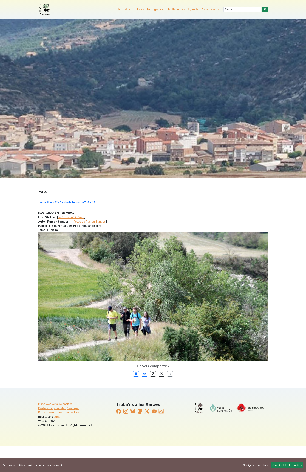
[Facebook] (136, 374)
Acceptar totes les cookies (287, 465)
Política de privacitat (52, 408)
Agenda (193, 9)
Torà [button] (139, 9)
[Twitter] (161, 374)
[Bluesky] (144, 374)
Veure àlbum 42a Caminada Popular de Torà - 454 (68, 202)
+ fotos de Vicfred (71, 217)
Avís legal (73, 408)
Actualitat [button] (125, 9)
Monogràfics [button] (155, 9)
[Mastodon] (153, 374)
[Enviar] (170, 374)
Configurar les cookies (255, 465)
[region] (153, 465)
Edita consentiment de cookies (58, 412)
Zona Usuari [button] (209, 9)
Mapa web (44, 404)
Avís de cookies (62, 404)
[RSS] (161, 411)
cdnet (58, 416)
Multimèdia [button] (175, 9)
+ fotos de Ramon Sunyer (88, 221)
